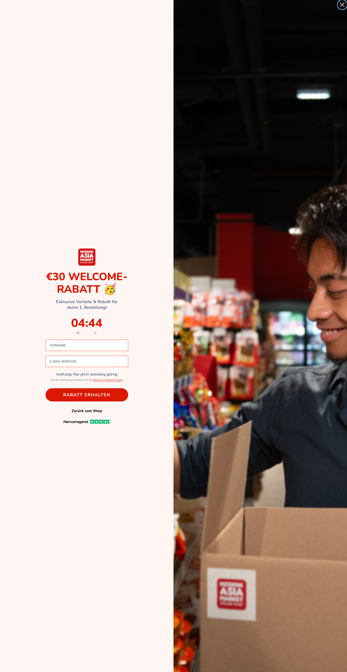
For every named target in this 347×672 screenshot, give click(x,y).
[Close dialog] (342, 4)
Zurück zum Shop (87, 411)
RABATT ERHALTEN (86, 395)
